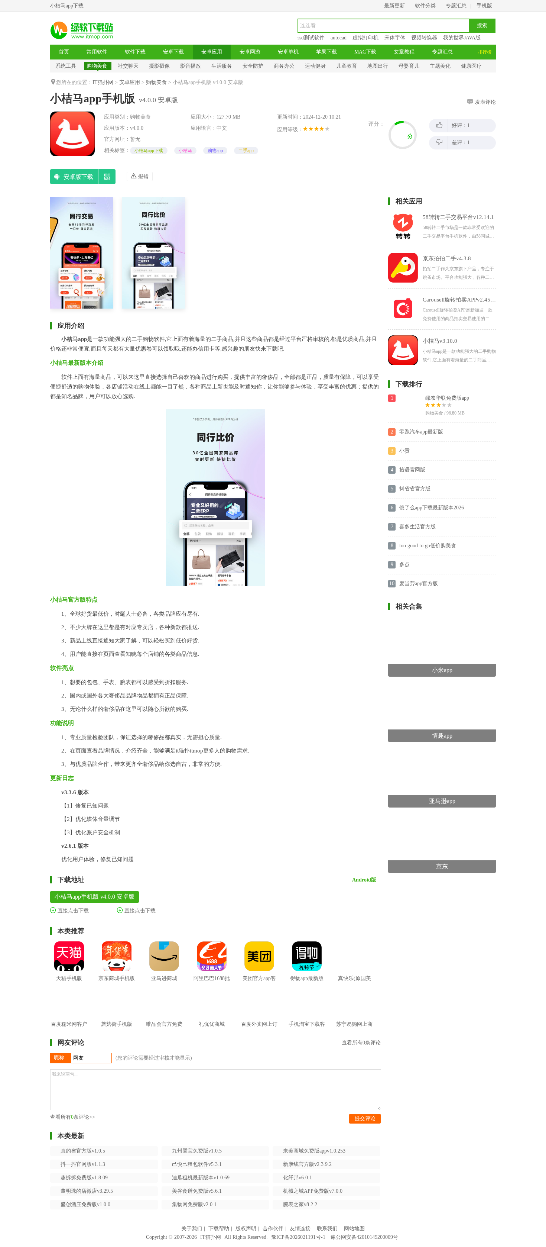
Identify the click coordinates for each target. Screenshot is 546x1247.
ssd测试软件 (311, 38)
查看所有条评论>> (72, 1117)
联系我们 (327, 1228)
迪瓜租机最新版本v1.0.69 (201, 1177)
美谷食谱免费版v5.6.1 (197, 1191)
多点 (404, 564)
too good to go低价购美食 (427, 545)
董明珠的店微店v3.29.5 (87, 1191)
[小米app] (442, 621)
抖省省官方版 (414, 489)
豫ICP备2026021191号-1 (298, 1237)
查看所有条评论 (361, 1042)
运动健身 (315, 66)
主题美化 (440, 66)
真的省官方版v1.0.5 (83, 1151)
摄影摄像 (159, 66)
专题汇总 (456, 6)
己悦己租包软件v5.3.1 (197, 1164)
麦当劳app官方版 (418, 583)
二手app (246, 150)
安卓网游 (250, 52)
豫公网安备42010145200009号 (364, 1237)
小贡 (404, 451)
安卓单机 (288, 52)
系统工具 (65, 66)
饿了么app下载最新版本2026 (431, 507)
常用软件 (97, 52)
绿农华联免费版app (447, 398)
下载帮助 (218, 1228)
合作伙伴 (273, 1228)
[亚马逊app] (442, 752)
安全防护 (253, 66)
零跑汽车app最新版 (421, 432)
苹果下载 (326, 52)
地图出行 (377, 66)
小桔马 (185, 150)
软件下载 (135, 52)
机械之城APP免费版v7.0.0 (312, 1191)
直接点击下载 (72, 911)
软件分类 (425, 6)
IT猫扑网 (102, 82)
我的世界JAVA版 (462, 38)
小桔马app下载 (148, 150)
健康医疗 (471, 66)
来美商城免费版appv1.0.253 (314, 1151)
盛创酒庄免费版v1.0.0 (85, 1204)
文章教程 (404, 52)
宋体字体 (394, 38)
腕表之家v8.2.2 (300, 1204)
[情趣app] (442, 687)
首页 (64, 52)
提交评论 (365, 1118)
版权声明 (245, 1228)
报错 (143, 176)
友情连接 (300, 1228)
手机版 (484, 6)
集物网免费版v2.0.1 (194, 1204)
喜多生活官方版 (417, 526)
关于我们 (191, 1228)
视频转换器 (424, 38)
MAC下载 (365, 52)
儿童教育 (346, 66)
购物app (215, 150)
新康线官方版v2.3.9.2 (307, 1164)
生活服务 (221, 66)
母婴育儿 (409, 66)
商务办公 (284, 66)
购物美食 (97, 66)
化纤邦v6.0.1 (297, 1177)
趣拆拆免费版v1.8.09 (84, 1177)
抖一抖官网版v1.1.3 (83, 1164)
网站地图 (354, 1228)
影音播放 (190, 66)
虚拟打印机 (365, 38)
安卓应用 (211, 52)
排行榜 (484, 52)
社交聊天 (128, 66)
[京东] (442, 818)
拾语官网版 (412, 470)
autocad (339, 38)
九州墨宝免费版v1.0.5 (197, 1151)
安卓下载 (173, 52)
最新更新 (394, 6)
